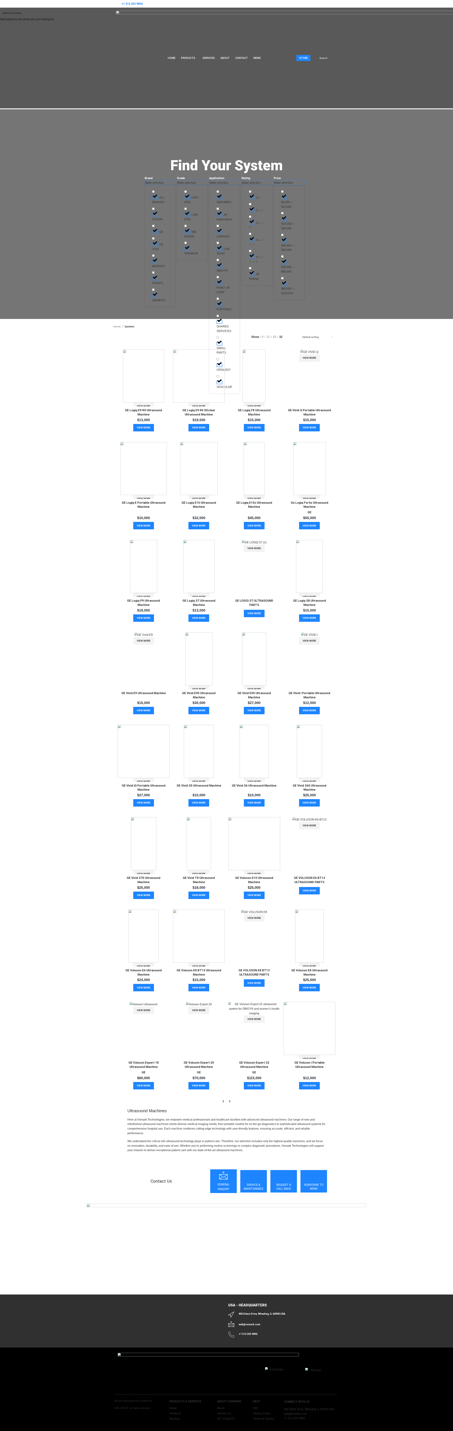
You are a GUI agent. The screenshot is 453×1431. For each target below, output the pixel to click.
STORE (303, 58)
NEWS (257, 58)
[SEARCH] (332, 58)
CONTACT (241, 58)
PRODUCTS (188, 58)
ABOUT (225, 58)
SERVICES (209, 58)
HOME (171, 58)
